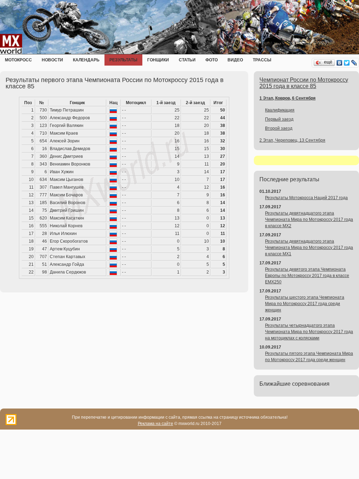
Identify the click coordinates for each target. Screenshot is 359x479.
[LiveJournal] (354, 62)
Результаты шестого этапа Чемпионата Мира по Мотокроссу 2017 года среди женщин (304, 303)
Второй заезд (278, 128)
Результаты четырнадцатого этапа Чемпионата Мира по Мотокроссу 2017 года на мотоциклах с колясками (309, 331)
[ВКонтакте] (339, 62)
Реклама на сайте (155, 423)
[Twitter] (347, 62)
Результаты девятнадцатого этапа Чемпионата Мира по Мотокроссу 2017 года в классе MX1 (309, 247)
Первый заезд (279, 119)
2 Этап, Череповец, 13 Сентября (292, 140)
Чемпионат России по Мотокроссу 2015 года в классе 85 (303, 83)
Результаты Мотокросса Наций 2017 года (306, 197)
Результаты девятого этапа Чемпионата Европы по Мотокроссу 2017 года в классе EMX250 (307, 275)
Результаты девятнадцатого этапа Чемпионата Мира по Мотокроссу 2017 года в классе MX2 (309, 219)
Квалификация (279, 110)
